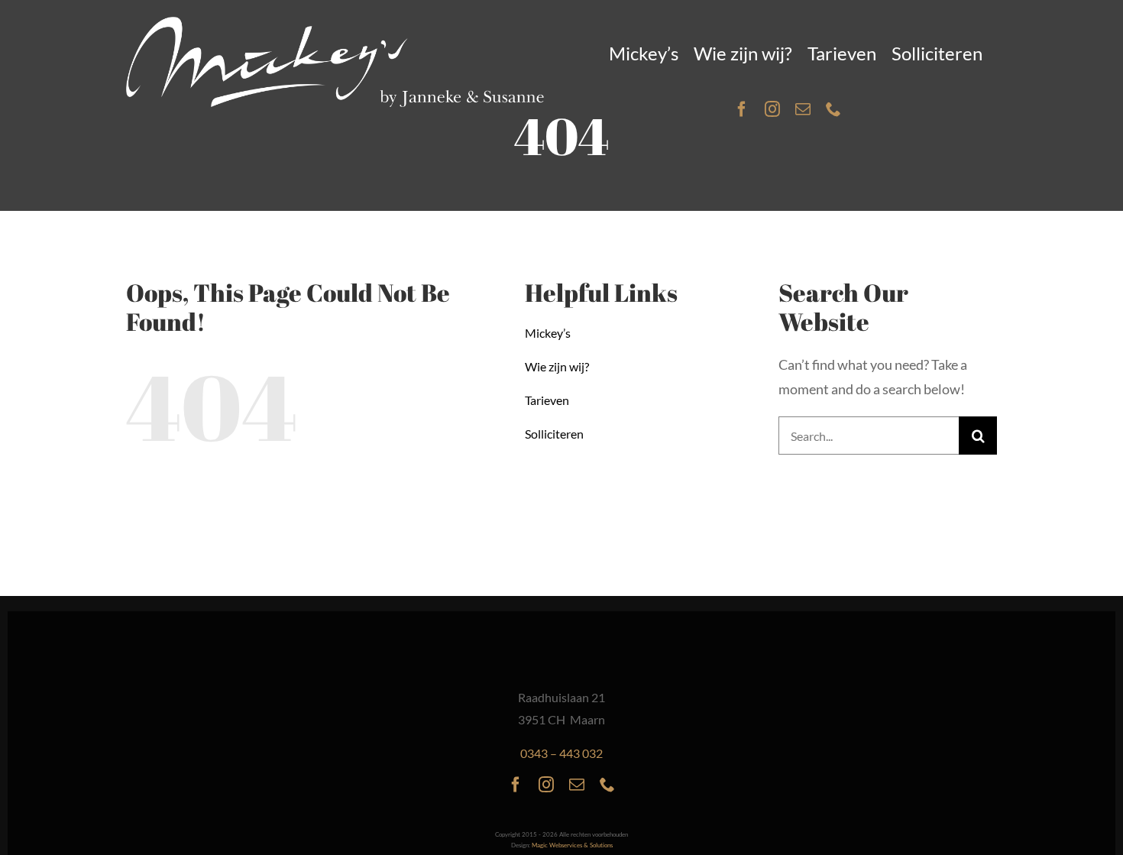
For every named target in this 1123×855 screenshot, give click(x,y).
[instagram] (772, 109)
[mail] (803, 109)
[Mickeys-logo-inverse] (335, 23)
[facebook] (741, 109)
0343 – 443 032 (561, 753)
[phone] (833, 109)
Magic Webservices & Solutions (572, 845)
